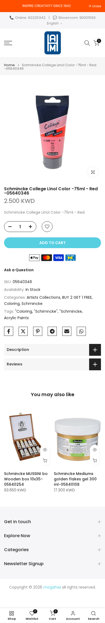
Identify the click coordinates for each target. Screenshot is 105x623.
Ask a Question (19, 270)
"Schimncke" (46, 311)
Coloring (12, 303)
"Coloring (23, 311)
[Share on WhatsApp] (81, 331)
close (96, 6)
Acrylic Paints (16, 318)
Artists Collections (43, 297)
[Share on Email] (66, 331)
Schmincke (32, 303)
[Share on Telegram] (52, 331)
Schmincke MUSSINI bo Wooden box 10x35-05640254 (26, 479)
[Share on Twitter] (23, 331)
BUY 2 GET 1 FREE (77, 297)
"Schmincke (71, 311)
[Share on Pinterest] (37, 331)
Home (9, 65)
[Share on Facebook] (8, 331)
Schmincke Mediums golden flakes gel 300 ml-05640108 (75, 479)
